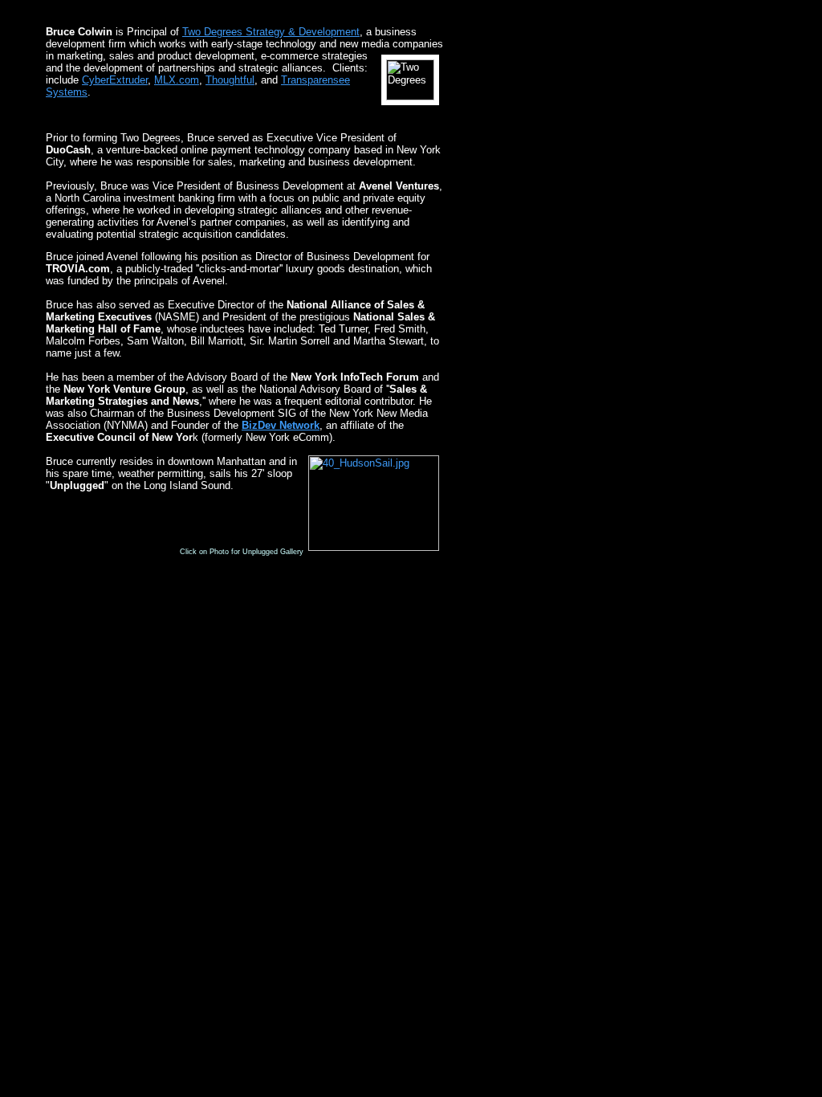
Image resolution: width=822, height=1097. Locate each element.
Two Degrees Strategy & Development (271, 32)
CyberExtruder (115, 80)
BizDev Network (280, 425)
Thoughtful (230, 80)
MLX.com (176, 80)
